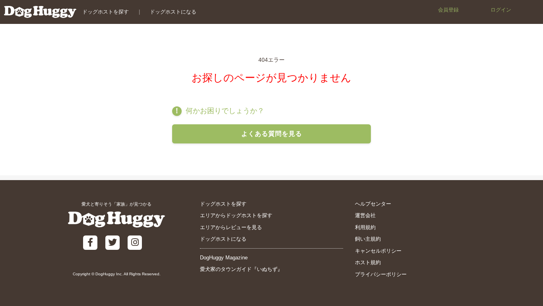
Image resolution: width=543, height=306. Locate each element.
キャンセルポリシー (378, 251)
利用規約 (365, 227)
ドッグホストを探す (105, 12)
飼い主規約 (368, 239)
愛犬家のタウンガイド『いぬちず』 (241, 269)
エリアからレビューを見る (231, 227)
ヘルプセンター (373, 204)
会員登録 (448, 10)
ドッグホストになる (173, 12)
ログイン (501, 10)
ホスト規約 (368, 262)
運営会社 (365, 215)
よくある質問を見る (271, 133)
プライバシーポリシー (381, 274)
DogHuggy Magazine (224, 258)
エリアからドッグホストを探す (236, 215)
